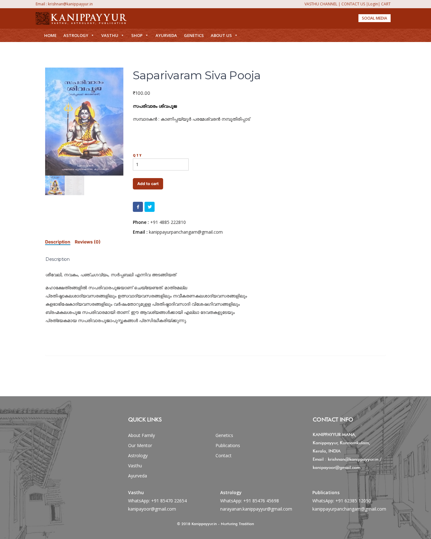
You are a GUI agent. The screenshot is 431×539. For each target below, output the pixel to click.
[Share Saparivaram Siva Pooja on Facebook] (138, 206)
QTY (137, 155)
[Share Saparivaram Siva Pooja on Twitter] (149, 206)
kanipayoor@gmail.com (152, 509)
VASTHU (109, 35)
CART (386, 4)
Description (57, 241)
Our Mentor (140, 445)
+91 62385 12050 (353, 501)
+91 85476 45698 (261, 501)
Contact (224, 455)
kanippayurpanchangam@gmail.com (349, 509)
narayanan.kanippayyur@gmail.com (256, 509)
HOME (50, 35)
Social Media (374, 18)
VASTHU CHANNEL (320, 4)
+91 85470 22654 (169, 501)
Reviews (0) (88, 241)
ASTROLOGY (75, 35)
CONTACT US (353, 4)
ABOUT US (221, 35)
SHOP (137, 35)
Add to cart (148, 183)
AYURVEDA (166, 35)
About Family (141, 435)
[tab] (57, 242)
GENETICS (194, 35)
